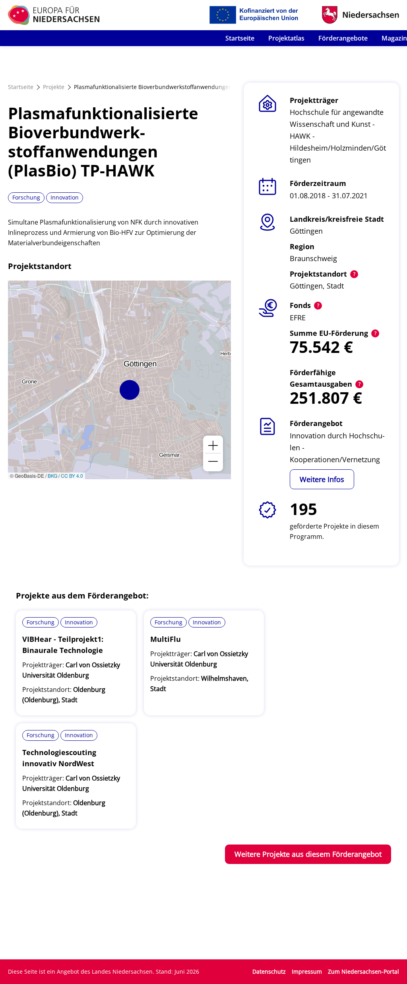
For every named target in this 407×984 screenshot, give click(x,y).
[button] (130, 390)
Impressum (307, 971)
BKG (52, 475)
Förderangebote (343, 38)
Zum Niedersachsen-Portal (363, 971)
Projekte (53, 87)
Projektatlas (286, 38)
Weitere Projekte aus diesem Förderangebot (308, 854)
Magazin (394, 38)
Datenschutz (269, 971)
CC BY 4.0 (72, 475)
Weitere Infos (322, 479)
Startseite (239, 38)
